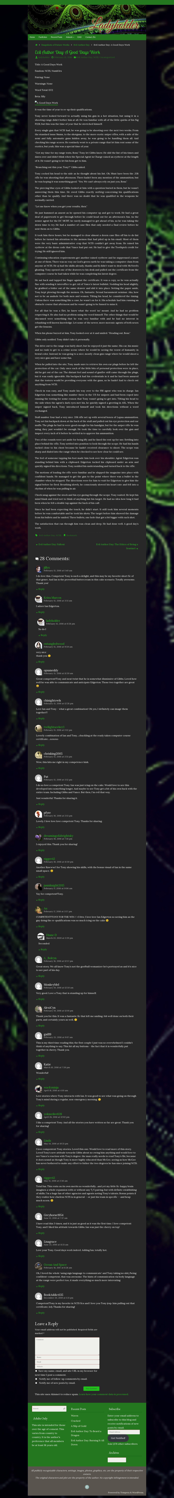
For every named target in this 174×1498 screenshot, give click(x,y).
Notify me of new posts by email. (57, 1382)
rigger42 (49, 859)
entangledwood (54, 644)
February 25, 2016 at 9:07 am (58, 1037)
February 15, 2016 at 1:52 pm (58, 730)
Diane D (51, 935)
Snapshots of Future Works (55, 44)
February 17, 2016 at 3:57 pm (58, 911)
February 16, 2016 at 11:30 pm (58, 861)
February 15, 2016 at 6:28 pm (60, 623)
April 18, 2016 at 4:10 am (56, 1090)
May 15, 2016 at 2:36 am (56, 1180)
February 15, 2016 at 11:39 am (58, 673)
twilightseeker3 (54, 727)
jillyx (47, 567)
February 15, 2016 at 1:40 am (58, 570)
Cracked (75, 1420)
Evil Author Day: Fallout (51, 544)
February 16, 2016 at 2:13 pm (58, 815)
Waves (74, 1415)
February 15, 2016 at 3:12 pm (58, 779)
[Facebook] (87, 1487)
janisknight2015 (54, 885)
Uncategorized (107, 57)
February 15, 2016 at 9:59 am (58, 646)
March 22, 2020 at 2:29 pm (59, 938)
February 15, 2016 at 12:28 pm (58, 703)
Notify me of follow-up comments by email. (63, 1378)
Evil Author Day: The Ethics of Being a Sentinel (117, 546)
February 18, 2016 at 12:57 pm (58, 961)
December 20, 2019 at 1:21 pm (58, 1297)
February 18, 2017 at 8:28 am (58, 1267)
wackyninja (51, 1087)
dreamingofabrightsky (58, 836)
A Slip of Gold (78, 1426)
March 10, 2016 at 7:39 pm (57, 1067)
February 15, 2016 (63, 57)
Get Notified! (118, 1438)
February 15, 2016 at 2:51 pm (58, 756)
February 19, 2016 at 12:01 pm (58, 1010)
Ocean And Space (55, 1265)
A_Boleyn (50, 958)
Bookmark (72, 535)
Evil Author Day (82, 44)
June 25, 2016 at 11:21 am (56, 1244)
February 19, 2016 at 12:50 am (58, 987)
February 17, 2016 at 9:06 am (58, 888)
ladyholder (44, 57)
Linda (47, 1140)
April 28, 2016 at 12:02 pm (56, 1117)
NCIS (95, 57)
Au (45, 908)
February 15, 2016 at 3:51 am (58, 600)
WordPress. (138, 1492)
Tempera (124, 1492)
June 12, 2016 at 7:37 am (55, 1218)
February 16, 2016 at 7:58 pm (58, 838)
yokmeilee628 (53, 1114)
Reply (41, 588)
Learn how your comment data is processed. (104, 1394)
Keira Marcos (52, 598)
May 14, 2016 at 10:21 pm (56, 1143)
